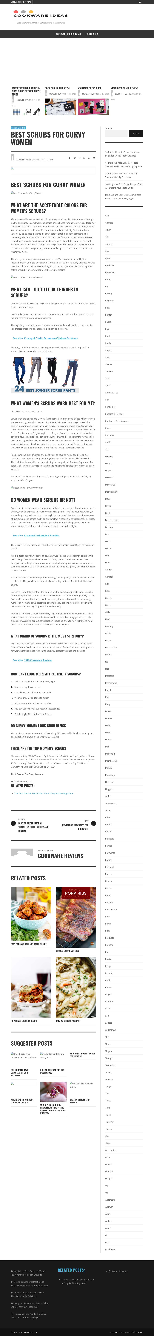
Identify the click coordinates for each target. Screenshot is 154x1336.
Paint (107, 817)
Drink (107, 513)
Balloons (109, 300)
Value (107, 1157)
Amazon (109, 244)
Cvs (107, 449)
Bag (107, 286)
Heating (109, 626)
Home (108, 640)
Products (109, 937)
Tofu (107, 1107)
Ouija (107, 810)
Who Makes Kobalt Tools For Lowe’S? (82, 1055)
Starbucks (110, 1065)
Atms (107, 279)
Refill (107, 980)
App (107, 251)
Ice (106, 661)
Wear (107, 1228)
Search (108, 128)
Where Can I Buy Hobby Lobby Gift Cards (22, 1101)
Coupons (109, 435)
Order (108, 796)
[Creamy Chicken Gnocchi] (71, 987)
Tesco (108, 1100)
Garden (108, 569)
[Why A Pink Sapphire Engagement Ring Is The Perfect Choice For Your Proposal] (48, 1092)
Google (108, 598)
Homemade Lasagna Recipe (24, 1020)
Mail (107, 746)
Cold (107, 399)
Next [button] (145, 102)
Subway (109, 1079)
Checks (108, 364)
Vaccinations (111, 1150)
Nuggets (109, 789)
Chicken (109, 371)
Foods (108, 548)
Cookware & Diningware (117, 421)
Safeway (109, 1001)
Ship (107, 1036)
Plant (107, 895)
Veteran (109, 1171)
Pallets (108, 824)
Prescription (111, 909)
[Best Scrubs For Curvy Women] (53, 170)
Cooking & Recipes (114, 413)
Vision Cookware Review (124, 88)
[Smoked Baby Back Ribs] (71, 917)
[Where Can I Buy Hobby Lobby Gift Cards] (19, 1089)
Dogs (107, 498)
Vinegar (108, 1178)
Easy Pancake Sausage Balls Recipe (29, 944)
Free (107, 555)
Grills (107, 612)
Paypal (108, 859)
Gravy (108, 605)
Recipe (108, 966)
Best (107, 307)
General (109, 576)
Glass (107, 590)
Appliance (109, 265)
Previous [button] (8, 102)
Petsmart (109, 867)
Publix (108, 959)
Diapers (109, 470)
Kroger (108, 704)
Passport (109, 838)
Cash (107, 357)
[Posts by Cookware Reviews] (13, 100)
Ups (107, 1136)
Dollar (108, 505)
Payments (110, 852)
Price (107, 916)
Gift (107, 583)
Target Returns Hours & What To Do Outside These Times (26, 91)
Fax (107, 534)
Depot (108, 463)
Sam (107, 1015)
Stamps (108, 1058)
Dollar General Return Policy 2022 (52, 1071)
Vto (106, 1192)
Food (107, 541)
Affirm (108, 229)
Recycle (108, 973)
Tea (107, 1093)
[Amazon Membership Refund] (78, 1089)
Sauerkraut (110, 1029)
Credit (108, 442)
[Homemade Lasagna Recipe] (26, 987)
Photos (108, 874)
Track (108, 1114)
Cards (108, 343)
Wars (107, 1213)
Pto (107, 952)
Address (109, 222)
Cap (107, 328)
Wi (106, 1235)
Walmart (109, 1206)
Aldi (107, 236)
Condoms (110, 406)
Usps (107, 1143)
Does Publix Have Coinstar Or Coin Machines (19, 1072)
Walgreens (110, 1199)
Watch (108, 1221)
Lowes (108, 732)
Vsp (107, 1185)
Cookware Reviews (24, 100)
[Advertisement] (77, 60)
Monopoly (110, 775)
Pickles (108, 881)
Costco (108, 428)
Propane (109, 944)
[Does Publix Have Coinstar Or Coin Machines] (19, 1059)
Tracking (109, 1121)
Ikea (107, 668)
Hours (108, 654)
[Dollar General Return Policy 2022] (48, 1059)
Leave (108, 711)
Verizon (108, 1164)
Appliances (110, 272)
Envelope (109, 527)
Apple (108, 258)
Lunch (108, 739)
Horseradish (111, 647)
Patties (108, 845)
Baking (108, 293)
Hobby (108, 633)
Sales (107, 1008)
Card (107, 336)
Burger (108, 314)
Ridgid (108, 994)
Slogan (108, 1051)
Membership (111, 760)
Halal (107, 619)
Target (108, 1086)
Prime (108, 923)
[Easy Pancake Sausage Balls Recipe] (26, 914)
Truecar (109, 1129)
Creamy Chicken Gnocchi (68, 1021)
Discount (109, 477)
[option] (27, 101)
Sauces (108, 1022)
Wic (107, 1242)
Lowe (108, 725)
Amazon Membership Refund (80, 1101)
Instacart (109, 675)
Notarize (109, 782)
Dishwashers (111, 491)
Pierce (108, 888)
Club (107, 378)
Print (107, 930)
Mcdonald (110, 753)
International (111, 682)
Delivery (109, 456)
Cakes (108, 321)
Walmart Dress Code (89, 88)
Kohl (107, 697)
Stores (108, 1072)
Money (108, 767)
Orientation (110, 803)
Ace (107, 215)
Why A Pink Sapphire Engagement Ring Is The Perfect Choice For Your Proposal (53, 1109)
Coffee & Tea (111, 392)
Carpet (108, 350)
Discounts (110, 484)
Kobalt (108, 690)
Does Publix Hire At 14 (57, 88)
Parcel (108, 831)
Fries (107, 562)
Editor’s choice (18, 128)
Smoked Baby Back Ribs (67, 950)
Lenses (108, 718)
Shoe (107, 1044)
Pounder (109, 902)
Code (107, 385)
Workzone (110, 1249)
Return (108, 987)
